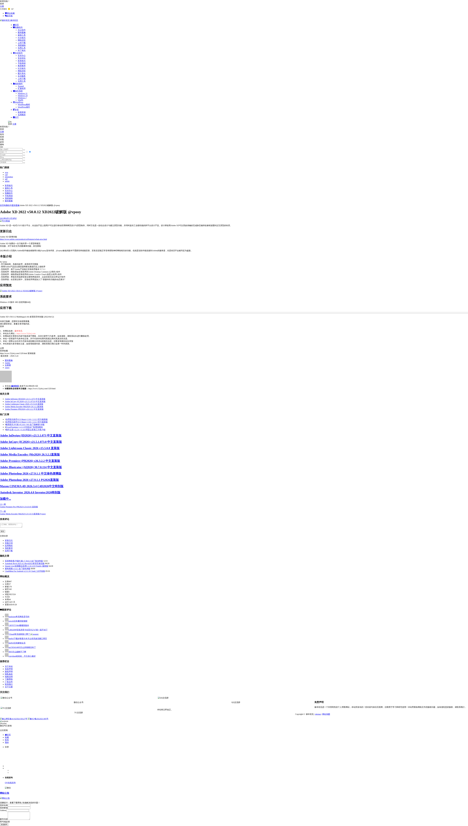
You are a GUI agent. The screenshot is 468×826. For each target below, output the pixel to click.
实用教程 (22, 115)
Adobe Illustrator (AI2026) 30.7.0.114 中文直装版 (31, 467)
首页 (2, 205)
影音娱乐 (22, 61)
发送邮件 (4, 824)
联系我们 (9, 684)
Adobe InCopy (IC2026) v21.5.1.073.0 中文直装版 (25, 401)
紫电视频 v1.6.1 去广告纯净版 (17, 569)
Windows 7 (22, 98)
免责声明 (9, 669)
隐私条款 (9, 674)
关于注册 (9, 687)
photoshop (9, 177)
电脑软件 (9, 193)
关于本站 (9, 666)
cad (6, 175)
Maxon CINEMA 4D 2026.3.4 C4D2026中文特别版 (31, 486)
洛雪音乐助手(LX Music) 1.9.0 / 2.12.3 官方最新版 (27, 419)
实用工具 (22, 48)
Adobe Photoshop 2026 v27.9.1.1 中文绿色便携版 (30, 473)
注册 (2, 6)
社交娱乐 (22, 38)
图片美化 (22, 73)
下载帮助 (9, 679)
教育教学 (22, 66)
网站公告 (4, 793)
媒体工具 (22, 35)
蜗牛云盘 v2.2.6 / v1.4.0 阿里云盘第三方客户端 (25, 430)
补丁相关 (22, 50)
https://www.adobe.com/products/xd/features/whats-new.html (23, 239)
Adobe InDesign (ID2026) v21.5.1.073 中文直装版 (25, 399)
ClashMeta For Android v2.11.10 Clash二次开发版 (25, 571)
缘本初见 (15, 386)
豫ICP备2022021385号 (39, 719)
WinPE (20, 100)
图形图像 (22, 32)
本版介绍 (9, 543)
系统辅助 (22, 45)
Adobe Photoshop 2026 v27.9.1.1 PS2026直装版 (29, 479)
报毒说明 (9, 677)
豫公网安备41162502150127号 (14, 719)
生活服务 (22, 76)
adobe (7, 181)
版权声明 (9, 671)
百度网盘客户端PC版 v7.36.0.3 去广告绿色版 (24, 561)
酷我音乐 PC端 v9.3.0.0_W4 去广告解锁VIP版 (25, 424)
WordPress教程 (24, 104)
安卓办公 (22, 55)
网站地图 (326, 714)
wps (6, 172)
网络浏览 (22, 40)
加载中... (5, 498)
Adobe (7, 363)
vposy (7, 368)
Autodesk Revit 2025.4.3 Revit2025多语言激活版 (24, 563)
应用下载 (9, 551)
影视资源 (22, 112)
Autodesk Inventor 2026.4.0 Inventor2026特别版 (30, 492)
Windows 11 (22, 93)
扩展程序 (22, 88)
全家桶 (8, 365)
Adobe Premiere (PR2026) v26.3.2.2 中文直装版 (24, 409)
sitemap (318, 714)
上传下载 (22, 43)
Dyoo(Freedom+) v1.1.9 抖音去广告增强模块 (24, 427)
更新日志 (9, 540)
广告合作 (9, 682)
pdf (6, 179)
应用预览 (9, 546)
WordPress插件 (24, 107)
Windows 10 (23, 96)
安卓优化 (22, 58)
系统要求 (9, 548)
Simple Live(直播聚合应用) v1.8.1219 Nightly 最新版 (26, 566)
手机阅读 (22, 63)
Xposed (21, 86)
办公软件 (22, 30)
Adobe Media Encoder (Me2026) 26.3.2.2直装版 (24, 407)
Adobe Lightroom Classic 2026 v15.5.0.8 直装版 (24, 404)
